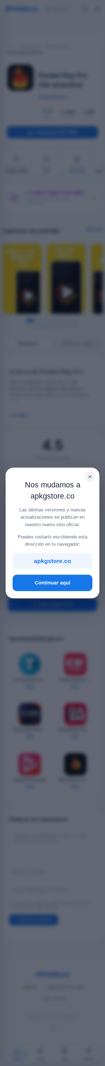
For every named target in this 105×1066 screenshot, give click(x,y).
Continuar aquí (52, 583)
